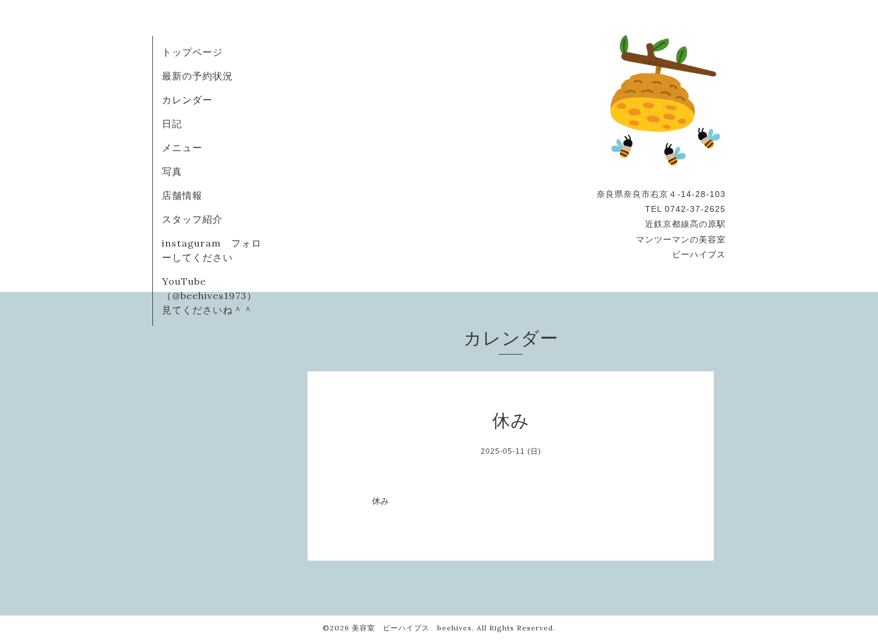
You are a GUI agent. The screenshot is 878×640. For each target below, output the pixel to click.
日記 (172, 124)
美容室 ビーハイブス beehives (412, 627)
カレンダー (187, 100)
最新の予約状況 (197, 76)
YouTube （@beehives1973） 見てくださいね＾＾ (216, 295)
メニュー (182, 147)
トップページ (192, 52)
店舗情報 (182, 195)
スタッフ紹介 (192, 219)
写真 (172, 171)
